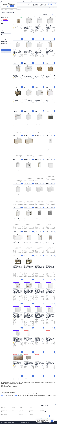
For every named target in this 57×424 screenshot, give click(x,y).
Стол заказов (22, 7)
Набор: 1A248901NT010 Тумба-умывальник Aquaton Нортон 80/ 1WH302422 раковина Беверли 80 (28, 292)
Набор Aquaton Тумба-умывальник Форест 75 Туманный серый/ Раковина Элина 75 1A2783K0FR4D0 (50, 219)
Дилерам (13, 407)
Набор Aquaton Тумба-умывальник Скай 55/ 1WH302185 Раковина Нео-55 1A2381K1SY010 (17, 195)
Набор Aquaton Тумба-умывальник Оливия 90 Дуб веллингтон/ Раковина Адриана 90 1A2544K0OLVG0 (28, 147)
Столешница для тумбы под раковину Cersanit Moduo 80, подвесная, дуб (50, 339)
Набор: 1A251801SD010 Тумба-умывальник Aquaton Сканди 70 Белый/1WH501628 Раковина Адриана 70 (50, 292)
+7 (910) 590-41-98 (35, 4)
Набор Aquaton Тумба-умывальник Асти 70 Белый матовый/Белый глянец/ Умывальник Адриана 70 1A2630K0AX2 (39, 51)
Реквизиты (13, 410)
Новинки (20, 407)
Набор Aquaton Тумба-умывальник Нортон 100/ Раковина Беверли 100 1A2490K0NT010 (17, 123)
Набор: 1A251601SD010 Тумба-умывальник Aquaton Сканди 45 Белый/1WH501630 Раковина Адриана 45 (39, 292)
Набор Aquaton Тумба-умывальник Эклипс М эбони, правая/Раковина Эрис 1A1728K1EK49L (39, 243)
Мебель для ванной (4, 414)
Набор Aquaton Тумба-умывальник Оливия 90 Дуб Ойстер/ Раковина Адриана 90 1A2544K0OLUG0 (39, 147)
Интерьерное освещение (5, 411)
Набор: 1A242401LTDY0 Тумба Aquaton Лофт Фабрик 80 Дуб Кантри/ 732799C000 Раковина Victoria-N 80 (50, 268)
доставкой (15, 395)
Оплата (17, 1)
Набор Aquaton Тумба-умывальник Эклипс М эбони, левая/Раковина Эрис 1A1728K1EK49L (28, 243)
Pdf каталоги (28, 7)
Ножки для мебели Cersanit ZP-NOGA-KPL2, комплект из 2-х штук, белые (28, 339)
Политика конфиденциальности (25, 422)
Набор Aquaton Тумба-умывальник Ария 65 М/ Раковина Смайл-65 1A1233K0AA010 (38, 27)
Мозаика (2, 408)
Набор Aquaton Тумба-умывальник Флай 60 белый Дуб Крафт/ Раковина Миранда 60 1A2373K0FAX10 (18, 219)
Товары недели (21, 410)
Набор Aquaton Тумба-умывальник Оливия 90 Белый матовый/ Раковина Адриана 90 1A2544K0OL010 (17, 147)
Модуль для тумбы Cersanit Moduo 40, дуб (17, 26)
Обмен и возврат (22, 1)
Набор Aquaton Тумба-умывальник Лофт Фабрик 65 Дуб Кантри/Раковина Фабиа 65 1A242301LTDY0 (18, 99)
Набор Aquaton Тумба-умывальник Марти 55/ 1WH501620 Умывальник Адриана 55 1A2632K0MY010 (28, 99)
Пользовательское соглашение (39, 422)
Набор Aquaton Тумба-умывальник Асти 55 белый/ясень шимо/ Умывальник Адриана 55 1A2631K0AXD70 (28, 51)
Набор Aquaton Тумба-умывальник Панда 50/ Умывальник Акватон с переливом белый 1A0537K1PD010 (16, 172)
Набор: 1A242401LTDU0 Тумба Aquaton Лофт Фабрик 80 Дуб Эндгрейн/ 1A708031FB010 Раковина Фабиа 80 (28, 268)
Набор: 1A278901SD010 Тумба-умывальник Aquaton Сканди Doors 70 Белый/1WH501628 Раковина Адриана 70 (39, 316)
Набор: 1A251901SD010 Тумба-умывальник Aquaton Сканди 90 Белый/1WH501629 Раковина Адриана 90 (17, 316)
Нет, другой (7, 6)
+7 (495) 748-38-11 (43, 4)
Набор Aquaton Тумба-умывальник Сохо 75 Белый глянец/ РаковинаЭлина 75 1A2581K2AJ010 (50, 195)
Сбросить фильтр (6, 52)
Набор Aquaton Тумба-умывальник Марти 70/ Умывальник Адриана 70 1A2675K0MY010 (38, 99)
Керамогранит (3, 407)
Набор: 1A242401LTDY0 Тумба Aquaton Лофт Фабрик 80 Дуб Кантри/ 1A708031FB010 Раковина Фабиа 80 (39, 268)
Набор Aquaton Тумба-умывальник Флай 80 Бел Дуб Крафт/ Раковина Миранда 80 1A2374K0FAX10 (28, 219)
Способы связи (52, 4)
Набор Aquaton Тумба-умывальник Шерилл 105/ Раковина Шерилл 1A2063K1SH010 (17, 243)
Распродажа (21, 408)
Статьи (17, 7)
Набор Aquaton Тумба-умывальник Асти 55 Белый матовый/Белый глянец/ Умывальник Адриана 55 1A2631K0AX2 (17, 51)
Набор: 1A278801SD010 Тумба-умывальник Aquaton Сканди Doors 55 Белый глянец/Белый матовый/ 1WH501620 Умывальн (28, 316)
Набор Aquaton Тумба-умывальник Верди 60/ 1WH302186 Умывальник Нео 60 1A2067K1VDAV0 (18, 75)
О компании (12, 1)
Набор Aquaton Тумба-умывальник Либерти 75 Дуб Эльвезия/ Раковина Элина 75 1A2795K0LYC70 (50, 75)
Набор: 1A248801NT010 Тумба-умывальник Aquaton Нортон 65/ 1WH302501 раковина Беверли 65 (17, 292)
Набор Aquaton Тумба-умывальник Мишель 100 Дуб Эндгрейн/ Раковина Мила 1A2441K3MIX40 (50, 99)
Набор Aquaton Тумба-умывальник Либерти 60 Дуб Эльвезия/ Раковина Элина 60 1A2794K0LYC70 (39, 75)
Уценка (20, 411)
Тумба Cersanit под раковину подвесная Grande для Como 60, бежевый (28, 363)
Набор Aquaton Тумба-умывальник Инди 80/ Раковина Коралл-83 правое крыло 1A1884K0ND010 (28, 75)
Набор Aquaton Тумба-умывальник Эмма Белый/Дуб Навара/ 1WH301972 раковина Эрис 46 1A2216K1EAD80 (50, 243)
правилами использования (40, 421)
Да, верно (11, 6)
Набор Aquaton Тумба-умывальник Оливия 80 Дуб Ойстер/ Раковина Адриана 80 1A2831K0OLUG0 (50, 123)
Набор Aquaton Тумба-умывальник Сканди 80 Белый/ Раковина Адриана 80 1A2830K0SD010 (28, 195)
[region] (6, 33)
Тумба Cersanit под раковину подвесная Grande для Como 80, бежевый (50, 363)
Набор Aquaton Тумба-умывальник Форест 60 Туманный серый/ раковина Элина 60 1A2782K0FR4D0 (39, 219)
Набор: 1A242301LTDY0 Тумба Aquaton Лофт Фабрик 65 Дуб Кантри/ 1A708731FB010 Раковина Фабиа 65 (17, 268)
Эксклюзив (21, 414)
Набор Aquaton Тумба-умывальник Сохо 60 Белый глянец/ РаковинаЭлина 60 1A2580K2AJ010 (39, 195)
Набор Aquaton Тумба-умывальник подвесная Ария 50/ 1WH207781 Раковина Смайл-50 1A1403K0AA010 (28, 171)
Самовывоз (27, 1)
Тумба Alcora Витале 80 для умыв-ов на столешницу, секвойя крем (17, 363)
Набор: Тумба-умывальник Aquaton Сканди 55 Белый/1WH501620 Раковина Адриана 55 (50, 316)
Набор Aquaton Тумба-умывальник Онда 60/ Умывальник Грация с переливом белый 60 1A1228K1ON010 (49, 148)
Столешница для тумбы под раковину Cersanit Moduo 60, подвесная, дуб (39, 339)
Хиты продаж (21, 413)
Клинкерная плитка (4, 410)
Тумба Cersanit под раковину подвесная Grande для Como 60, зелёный (39, 363)
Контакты (37, 1)
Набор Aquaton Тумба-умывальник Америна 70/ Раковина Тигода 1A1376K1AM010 (28, 27)
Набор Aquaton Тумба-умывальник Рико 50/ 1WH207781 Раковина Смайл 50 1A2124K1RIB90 (39, 171)
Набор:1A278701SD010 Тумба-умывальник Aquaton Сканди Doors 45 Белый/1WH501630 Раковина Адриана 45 (17, 340)
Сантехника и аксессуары (5, 413)
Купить (2, 395)
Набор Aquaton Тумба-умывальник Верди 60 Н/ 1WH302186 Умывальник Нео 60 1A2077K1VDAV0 (50, 51)
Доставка (32, 1)
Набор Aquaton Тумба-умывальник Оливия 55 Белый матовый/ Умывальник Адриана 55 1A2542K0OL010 (29, 123)
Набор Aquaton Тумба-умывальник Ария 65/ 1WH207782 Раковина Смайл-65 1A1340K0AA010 (50, 27)
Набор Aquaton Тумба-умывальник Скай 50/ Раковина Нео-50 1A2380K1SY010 (50, 171)
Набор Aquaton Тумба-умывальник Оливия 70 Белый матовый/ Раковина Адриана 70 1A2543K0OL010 (39, 123)
